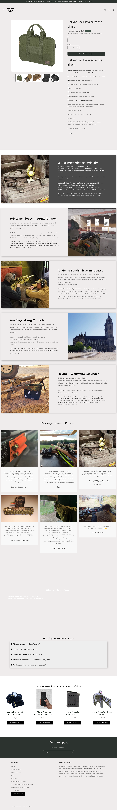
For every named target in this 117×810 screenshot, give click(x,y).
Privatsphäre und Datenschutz (18, 781)
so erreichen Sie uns (16, 769)
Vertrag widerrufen (18, 793)
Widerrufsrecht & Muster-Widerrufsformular (22, 784)
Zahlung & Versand (16, 772)
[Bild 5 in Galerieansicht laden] (55, 78)
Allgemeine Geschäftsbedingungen (20, 787)
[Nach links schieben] (13, 78)
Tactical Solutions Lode (20, 806)
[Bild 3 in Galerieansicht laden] (37, 78)
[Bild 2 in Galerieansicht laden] (28, 78)
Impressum (14, 778)
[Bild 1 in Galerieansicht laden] (20, 78)
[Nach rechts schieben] (61, 78)
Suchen (13, 766)
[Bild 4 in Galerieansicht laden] (46, 78)
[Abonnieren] (72, 752)
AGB (12, 775)
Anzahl (69, 44)
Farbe (68, 36)
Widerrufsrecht (15, 790)
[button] (3, 10)
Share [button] (70, 133)
